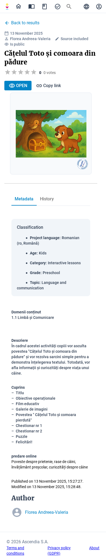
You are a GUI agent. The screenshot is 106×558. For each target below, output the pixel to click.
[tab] (7, 6)
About (94, 548)
